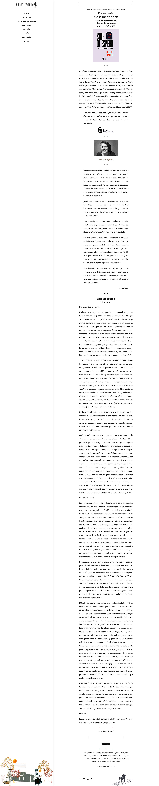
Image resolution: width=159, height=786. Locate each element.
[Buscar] (131, 4)
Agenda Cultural (102, 9)
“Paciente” (125, 96)
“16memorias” (87, 96)
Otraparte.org (91, 9)
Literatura (111, 9)
